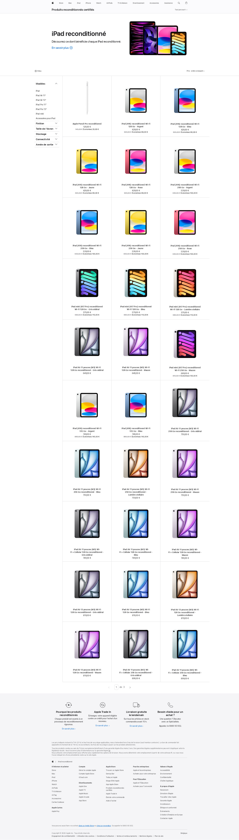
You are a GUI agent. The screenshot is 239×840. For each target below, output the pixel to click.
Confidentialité (165, 777)
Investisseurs (165, 804)
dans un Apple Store (86, 826)
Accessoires (56, 799)
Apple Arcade (84, 797)
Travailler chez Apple (168, 797)
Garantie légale (166, 801)
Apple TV (82, 790)
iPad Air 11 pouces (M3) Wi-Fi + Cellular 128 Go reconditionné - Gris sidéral (87, 552)
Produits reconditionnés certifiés (73, 9)
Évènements (165, 811)
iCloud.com (83, 777)
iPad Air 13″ (41, 100)
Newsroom (164, 790)
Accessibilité (165, 770)
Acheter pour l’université (142, 786)
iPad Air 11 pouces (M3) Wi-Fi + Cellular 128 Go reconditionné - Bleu (136, 552)
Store (54, 770)
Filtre (39, 71)
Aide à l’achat (111, 801)
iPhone (54, 781)
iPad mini (40, 114)
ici (109, 751)
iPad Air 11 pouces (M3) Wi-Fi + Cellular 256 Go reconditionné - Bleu (185, 673)
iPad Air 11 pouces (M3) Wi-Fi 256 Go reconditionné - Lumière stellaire (136, 492)
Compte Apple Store (86, 774)
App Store (82, 801)
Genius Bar (110, 774)
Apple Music (83, 794)
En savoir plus (68, 729)
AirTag (54, 795)
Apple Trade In (111, 794)
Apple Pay (55, 811)
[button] (179, 3)
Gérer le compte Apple (87, 770)
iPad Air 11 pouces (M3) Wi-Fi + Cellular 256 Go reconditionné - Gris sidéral (136, 672)
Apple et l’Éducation (140, 783)
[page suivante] (130, 687)
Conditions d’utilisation (105, 836)
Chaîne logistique (166, 781)
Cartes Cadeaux (58, 802)
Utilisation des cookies (85, 836)
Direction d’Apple (166, 794)
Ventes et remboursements (127, 836)
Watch (54, 784)
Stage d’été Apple (112, 781)
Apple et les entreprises (142, 770)
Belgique (184, 833)
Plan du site (159, 836)
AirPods (55, 788)
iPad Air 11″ (41, 95)
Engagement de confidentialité (63, 836)
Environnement (166, 774)
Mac (53, 774)
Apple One (83, 786)
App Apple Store (112, 784)
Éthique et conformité (168, 808)
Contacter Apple (166, 818)
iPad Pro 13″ (41, 109)
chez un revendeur (104, 826)
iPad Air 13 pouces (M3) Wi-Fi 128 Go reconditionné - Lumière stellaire (185, 612)
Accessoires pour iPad (45, 118)
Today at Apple (111, 777)
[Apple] (53, 761)
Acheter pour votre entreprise (144, 774)
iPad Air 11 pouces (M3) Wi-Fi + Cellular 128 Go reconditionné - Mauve (185, 552)
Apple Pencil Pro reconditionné (87, 124)
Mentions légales (145, 836)
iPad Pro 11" (41, 105)
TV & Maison (56, 791)
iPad (38, 91)
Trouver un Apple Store (115, 770)
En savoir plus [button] (62, 47)
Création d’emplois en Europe (171, 815)
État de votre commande (115, 797)
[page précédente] (108, 687)
